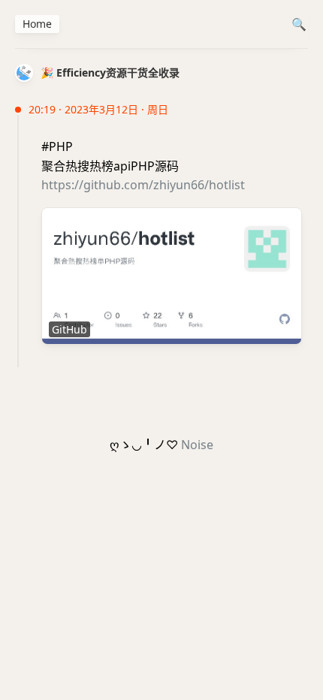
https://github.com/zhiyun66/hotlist (143, 185)
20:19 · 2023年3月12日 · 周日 (98, 109)
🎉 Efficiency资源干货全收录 (110, 72)
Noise (197, 444)
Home (37, 24)
